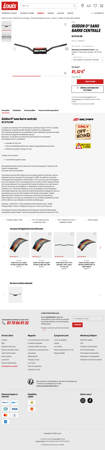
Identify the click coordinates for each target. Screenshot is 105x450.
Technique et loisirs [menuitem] (27, 13)
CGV (81, 343)
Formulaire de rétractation (89, 353)
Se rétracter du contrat (10, 366)
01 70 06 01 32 (18, 323)
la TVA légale (87, 97)
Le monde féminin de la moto (38, 340)
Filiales (56, 343)
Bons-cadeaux (7, 356)
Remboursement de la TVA (63, 350)
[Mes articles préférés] (95, 5)
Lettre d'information (9, 353)
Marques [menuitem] (51, 13)
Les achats (58, 347)
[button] (75, 5)
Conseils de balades (35, 343)
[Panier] (101, 5)
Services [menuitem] (70, 13)
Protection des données (88, 347)
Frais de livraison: (76, 99)
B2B (3, 343)
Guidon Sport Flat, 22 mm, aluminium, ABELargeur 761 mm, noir (64, 265)
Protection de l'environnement (91, 360)
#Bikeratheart (33, 356)
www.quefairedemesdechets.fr (47, 386)
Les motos (31, 363)
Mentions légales (86, 340)
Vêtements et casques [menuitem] (9, 13)
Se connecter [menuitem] (98, 13)
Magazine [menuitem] (60, 13)
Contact (4, 340)
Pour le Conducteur (35, 366)
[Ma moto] (89, 5)
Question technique (8, 347)
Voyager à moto (33, 360)
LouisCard (5, 360)
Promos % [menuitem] (40, 13)
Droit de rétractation (87, 350)
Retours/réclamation (9, 363)
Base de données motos (10, 350)
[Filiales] (82, 5)
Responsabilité (59, 353)
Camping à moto (34, 370)
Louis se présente (60, 340)
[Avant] (66, 48)
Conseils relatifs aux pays (37, 347)
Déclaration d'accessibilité (89, 356)
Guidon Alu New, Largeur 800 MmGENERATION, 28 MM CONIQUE (86, 265)
